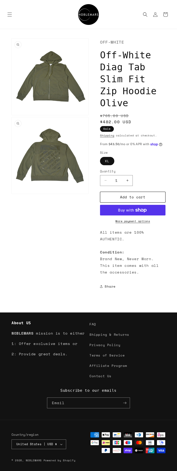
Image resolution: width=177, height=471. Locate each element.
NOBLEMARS (34, 460)
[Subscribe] (125, 402)
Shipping (107, 135)
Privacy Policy (104, 344)
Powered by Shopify (60, 460)
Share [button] (110, 286)
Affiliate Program (108, 365)
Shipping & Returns (109, 334)
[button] (10, 14)
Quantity (107, 171)
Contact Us (100, 376)
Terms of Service (107, 355)
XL (107, 161)
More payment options (132, 221)
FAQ (92, 324)
